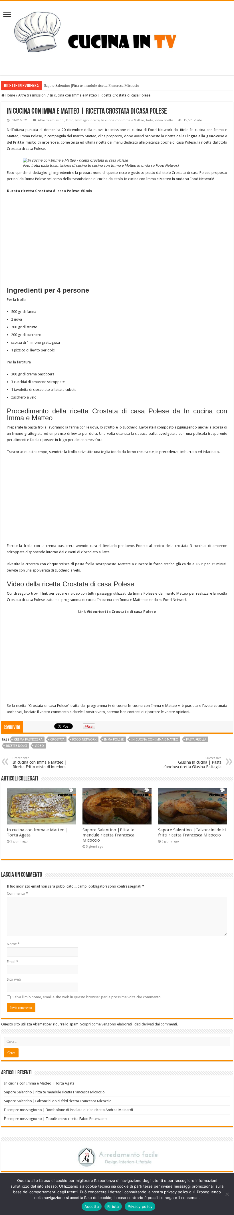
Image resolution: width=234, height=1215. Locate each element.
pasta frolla (196, 739)
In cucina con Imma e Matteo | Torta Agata (39, 1083)
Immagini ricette (87, 120)
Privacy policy (140, 1206)
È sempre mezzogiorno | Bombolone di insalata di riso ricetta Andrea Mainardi (68, 1110)
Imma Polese (114, 739)
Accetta (91, 1206)
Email (12, 961)
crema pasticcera (28, 739)
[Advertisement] (117, 240)
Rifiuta (113, 1206)
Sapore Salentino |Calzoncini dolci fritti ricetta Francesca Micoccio (192, 832)
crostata (57, 739)
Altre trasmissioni (32, 95)
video (39, 746)
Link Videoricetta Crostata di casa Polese (117, 611)
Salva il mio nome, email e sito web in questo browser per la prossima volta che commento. (87, 997)
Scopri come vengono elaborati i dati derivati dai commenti (128, 1024)
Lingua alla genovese (204, 136)
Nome (13, 944)
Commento (17, 893)
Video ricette (164, 120)
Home (10, 95)
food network (84, 739)
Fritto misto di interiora (36, 142)
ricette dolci (16, 746)
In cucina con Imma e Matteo (122, 120)
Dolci (70, 120)
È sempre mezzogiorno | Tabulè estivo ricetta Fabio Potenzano (55, 1119)
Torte (149, 120)
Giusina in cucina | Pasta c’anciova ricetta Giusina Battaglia (192, 762)
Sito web (14, 979)
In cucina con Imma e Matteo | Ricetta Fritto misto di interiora (40, 762)
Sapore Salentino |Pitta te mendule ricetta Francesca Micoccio (91, 85)
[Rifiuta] (227, 1194)
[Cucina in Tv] (117, 37)
